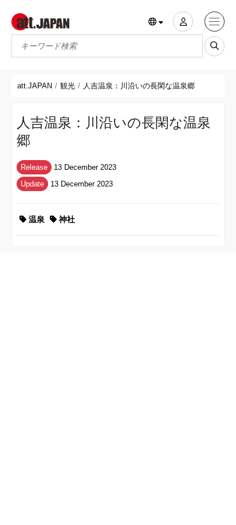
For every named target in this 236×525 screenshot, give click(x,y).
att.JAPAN (34, 85)
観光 (67, 85)
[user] (183, 21)
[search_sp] (214, 46)
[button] (156, 22)
